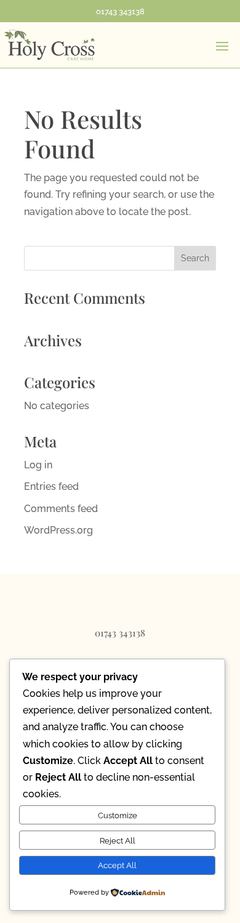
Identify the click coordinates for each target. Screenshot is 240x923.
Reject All (117, 840)
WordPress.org (58, 530)
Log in (38, 465)
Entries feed (51, 486)
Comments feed (61, 508)
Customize (117, 815)
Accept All (117, 865)
